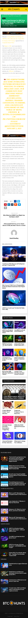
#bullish (8, 89)
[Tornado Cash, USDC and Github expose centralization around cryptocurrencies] (4, 589)
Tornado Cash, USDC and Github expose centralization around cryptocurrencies (17, 589)
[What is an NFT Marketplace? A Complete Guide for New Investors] (4, 494)
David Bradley (6, 25)
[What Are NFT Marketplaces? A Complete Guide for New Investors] (4, 519)
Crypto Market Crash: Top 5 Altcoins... (6, 412)
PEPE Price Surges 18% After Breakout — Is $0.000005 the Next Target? (17, 546)
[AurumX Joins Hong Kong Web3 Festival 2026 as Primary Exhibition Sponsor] (4, 475)
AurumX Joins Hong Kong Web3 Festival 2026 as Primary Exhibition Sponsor (18, 475)
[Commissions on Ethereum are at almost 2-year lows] (4, 581)
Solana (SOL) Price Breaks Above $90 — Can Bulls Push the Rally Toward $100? (17, 554)
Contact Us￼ (9, 616)
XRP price (11, 71)
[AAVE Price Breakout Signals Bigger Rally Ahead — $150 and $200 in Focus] (8, 325)
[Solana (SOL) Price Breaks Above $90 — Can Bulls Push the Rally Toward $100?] (20, 338)
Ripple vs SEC (8, 46)
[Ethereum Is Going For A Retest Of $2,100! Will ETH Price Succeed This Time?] (20, 436)
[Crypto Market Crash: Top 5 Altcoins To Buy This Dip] (8, 405)
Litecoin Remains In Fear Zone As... (7, 441)
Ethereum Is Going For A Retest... (19, 441)
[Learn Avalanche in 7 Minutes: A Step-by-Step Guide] (4, 503)
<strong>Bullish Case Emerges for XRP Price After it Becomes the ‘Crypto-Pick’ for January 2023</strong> (13, 38)
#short (21, 103)
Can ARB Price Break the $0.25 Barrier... (19, 330)
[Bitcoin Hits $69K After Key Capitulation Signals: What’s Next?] (8, 366)
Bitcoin (4, 18)
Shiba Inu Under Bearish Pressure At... (19, 426)
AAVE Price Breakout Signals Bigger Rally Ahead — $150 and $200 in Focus (17, 530)
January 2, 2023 (14, 128)
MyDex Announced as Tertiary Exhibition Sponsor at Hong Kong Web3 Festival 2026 (17, 467)
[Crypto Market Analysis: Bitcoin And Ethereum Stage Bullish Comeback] (14, 392)
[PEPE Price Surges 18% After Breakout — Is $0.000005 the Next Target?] (8, 338)
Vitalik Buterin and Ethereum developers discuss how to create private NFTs (17, 573)
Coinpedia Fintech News (8, 42)
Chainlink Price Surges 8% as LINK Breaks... (7, 359)
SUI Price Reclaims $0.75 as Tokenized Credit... (19, 359)
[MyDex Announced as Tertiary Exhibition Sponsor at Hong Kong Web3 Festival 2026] (4, 467)
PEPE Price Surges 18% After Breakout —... (7, 345)
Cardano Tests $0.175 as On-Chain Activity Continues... (19, 373)
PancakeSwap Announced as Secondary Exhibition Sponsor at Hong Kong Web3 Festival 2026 (17, 483)
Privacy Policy (16, 616)
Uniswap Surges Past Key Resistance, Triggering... (7, 427)
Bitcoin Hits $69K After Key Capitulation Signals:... (8, 373)
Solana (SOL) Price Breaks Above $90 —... (20, 344)
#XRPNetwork (17, 79)
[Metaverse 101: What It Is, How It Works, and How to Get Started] (4, 511)
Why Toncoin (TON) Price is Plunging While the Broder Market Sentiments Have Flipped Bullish (13, 287)
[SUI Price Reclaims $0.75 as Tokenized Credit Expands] (20, 352)
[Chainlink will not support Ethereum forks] (4, 565)
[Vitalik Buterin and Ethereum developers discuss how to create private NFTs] (4, 573)
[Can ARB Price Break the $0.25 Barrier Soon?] (20, 325)
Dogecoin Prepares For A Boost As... (18, 412)
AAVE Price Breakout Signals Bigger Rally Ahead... (7, 331)
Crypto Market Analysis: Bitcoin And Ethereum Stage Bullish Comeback (14, 397)
